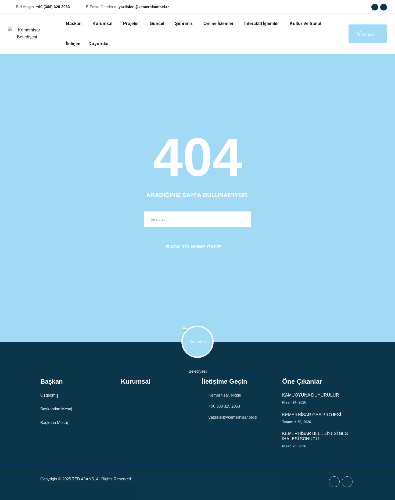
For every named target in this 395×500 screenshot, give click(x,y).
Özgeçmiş (49, 395)
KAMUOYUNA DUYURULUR (310, 395)
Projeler (131, 23)
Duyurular (98, 43)
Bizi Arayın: (43, 7)
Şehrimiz (184, 23)
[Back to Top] (384, 491)
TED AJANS (83, 479)
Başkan (74, 23)
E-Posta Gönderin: (127, 7)
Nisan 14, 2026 (294, 402)
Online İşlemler (218, 23)
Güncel (157, 23)
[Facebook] (374, 7)
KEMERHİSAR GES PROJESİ (311, 414)
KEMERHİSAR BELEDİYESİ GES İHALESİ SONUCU (315, 436)
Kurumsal (102, 23)
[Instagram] (383, 7)
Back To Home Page (193, 246)
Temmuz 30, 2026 (296, 422)
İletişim (73, 43)
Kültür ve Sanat (305, 23)
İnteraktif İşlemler (261, 23)
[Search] (339, 33)
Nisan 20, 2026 (294, 446)
